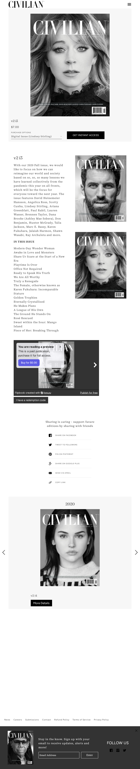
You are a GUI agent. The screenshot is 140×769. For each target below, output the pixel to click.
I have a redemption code (31, 400)
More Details (41, 603)
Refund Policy (61, 720)
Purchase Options (21, 132)
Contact (46, 720)
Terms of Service (82, 720)
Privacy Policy (101, 720)
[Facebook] (111, 750)
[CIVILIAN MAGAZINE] (26, 4)
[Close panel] (136, 730)
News (7, 720)
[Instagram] (118, 750)
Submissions (32, 720)
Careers (17, 720)
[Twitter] (124, 750)
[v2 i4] (70, 548)
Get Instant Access (86, 135)
